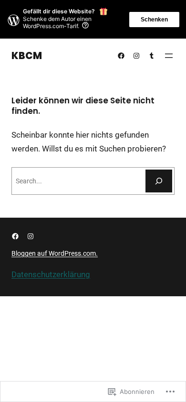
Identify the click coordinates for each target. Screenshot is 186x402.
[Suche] (158, 181)
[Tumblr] (151, 56)
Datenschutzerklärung (50, 274)
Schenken (154, 19)
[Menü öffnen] (169, 55)
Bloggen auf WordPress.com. (54, 253)
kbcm (26, 55)
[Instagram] (136, 56)
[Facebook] (121, 56)
